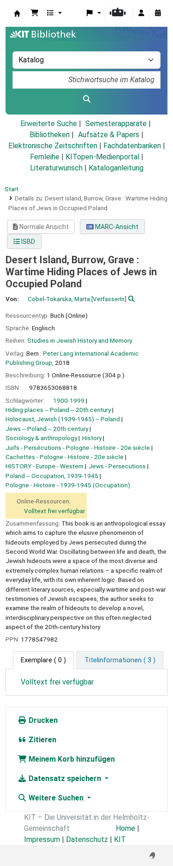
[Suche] (86, 99)
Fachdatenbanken (132, 145)
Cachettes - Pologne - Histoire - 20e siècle (65, 456)
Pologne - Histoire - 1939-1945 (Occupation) (68, 485)
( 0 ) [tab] (43, 660)
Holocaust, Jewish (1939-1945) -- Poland (63, 419)
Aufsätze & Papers (108, 134)
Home (125, 828)
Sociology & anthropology (41, 438)
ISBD (27, 241)
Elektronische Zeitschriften (52, 145)
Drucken (42, 720)
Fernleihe (45, 156)
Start (11, 189)
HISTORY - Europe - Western (45, 466)
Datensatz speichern (65, 778)
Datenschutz (87, 839)
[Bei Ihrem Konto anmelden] (141, 13)
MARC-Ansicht (116, 226)
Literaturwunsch (56, 168)
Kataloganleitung (116, 168)
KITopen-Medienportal (102, 156)
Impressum (42, 839)
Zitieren (41, 739)
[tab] (120, 660)
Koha (17, 13)
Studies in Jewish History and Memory (79, 340)
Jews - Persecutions (117, 466)
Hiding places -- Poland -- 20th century (58, 409)
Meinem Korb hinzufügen (71, 759)
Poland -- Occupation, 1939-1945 (52, 475)
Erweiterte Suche (48, 123)
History (91, 438)
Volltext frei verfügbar (54, 511)
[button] (34, 13)
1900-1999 (68, 400)
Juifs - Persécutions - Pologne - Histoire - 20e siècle (78, 447)
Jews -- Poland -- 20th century (47, 428)
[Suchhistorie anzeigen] (158, 13)
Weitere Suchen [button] (56, 797)
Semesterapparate (116, 123)
